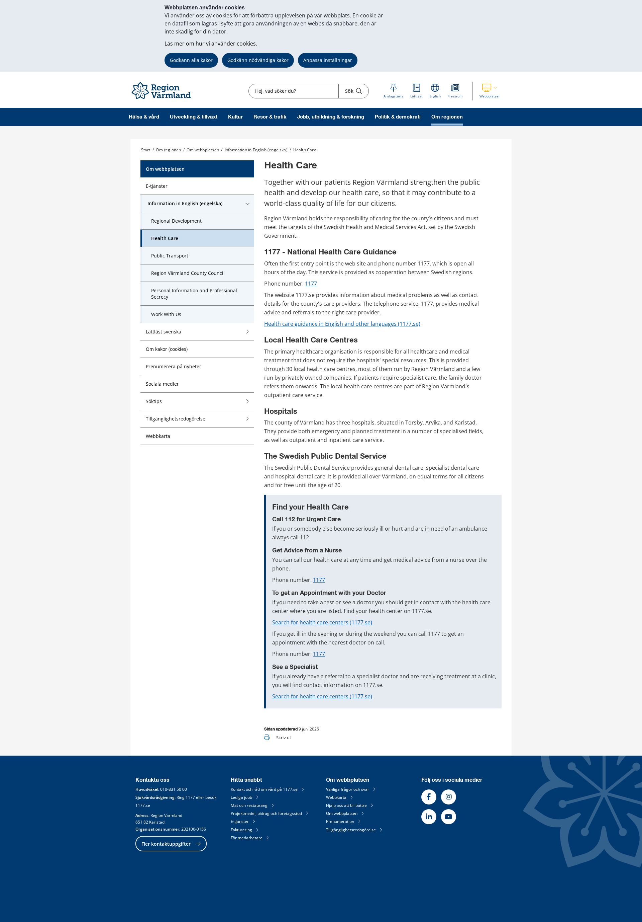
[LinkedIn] (428, 816)
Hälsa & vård (144, 117)
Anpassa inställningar (327, 60)
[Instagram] (448, 796)
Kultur (235, 117)
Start (145, 150)
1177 (311, 283)
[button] (490, 91)
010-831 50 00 (173, 789)
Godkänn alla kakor (191, 60)
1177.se (142, 805)
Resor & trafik (270, 117)
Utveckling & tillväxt (193, 117)
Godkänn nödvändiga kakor (258, 60)
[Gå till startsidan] (164, 99)
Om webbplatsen (203, 150)
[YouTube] (448, 816)
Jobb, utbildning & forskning (330, 117)
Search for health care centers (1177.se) (322, 622)
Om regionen (447, 117)
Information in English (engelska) (256, 150)
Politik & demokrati (398, 117)
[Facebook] (428, 796)
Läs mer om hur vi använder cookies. (211, 43)
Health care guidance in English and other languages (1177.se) (342, 323)
